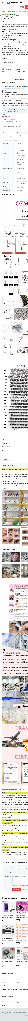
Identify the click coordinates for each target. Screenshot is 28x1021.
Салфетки (18, 980)
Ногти (17, 982)
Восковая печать (6, 977)
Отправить (17, 889)
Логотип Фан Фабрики (20, 999)
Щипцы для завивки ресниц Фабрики (12, 1002)
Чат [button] (16, 62)
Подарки (4, 980)
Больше (4, 1005)
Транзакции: (8, 119)
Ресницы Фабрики (7, 999)
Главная (3, 11)
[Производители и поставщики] (14, 2)
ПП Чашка (18, 977)
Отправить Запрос (9, 62)
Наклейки (4, 982)
